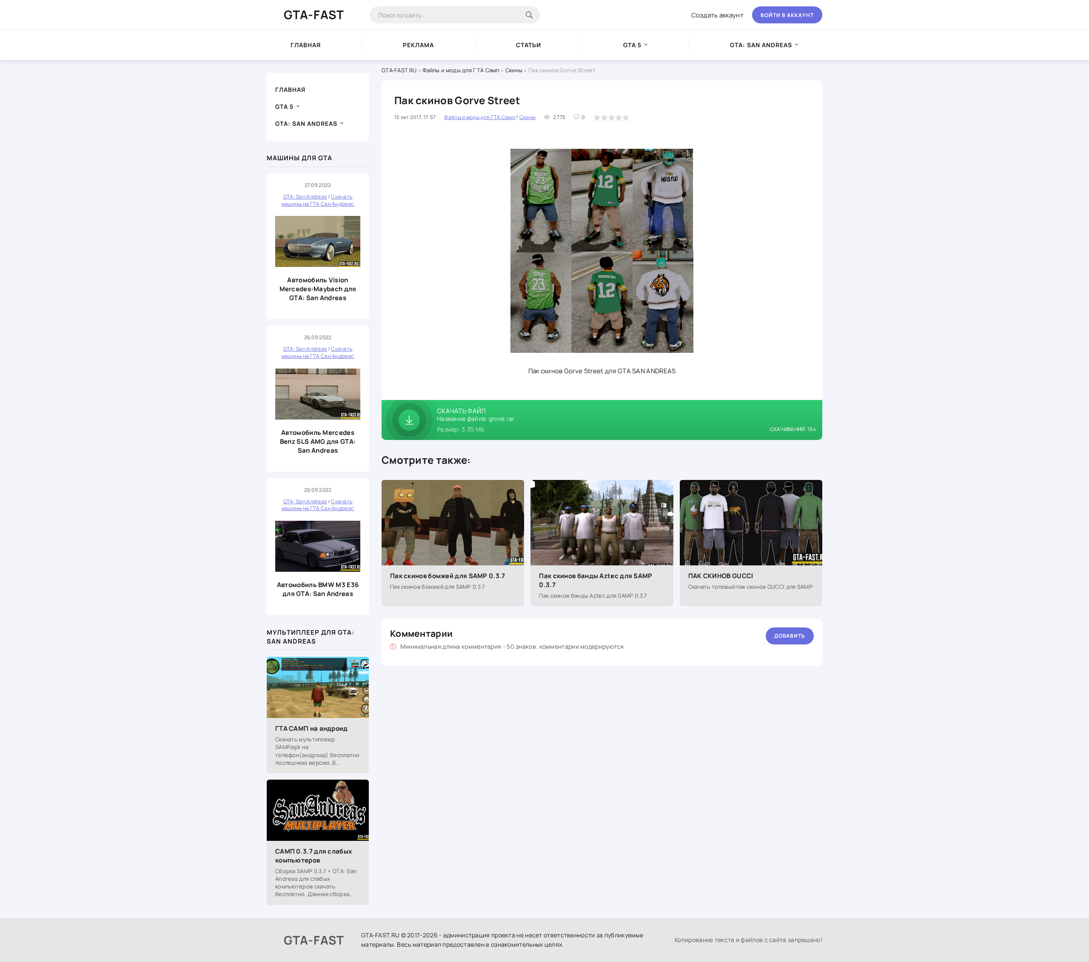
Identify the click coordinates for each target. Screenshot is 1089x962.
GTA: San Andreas (761, 45)
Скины (514, 70)
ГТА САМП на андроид (311, 728)
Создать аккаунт (717, 15)
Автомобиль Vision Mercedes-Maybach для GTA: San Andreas (317, 288)
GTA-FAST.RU (399, 70)
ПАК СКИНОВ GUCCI (720, 575)
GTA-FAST (314, 14)
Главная (306, 45)
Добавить (789, 635)
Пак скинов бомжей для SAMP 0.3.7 (447, 575)
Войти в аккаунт (787, 15)
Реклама (418, 45)
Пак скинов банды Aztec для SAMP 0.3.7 (595, 580)
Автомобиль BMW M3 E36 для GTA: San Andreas (318, 589)
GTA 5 (632, 45)
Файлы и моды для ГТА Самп (460, 70)
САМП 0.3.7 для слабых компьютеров (313, 856)
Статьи (528, 45)
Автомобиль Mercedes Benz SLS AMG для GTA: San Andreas (318, 441)
